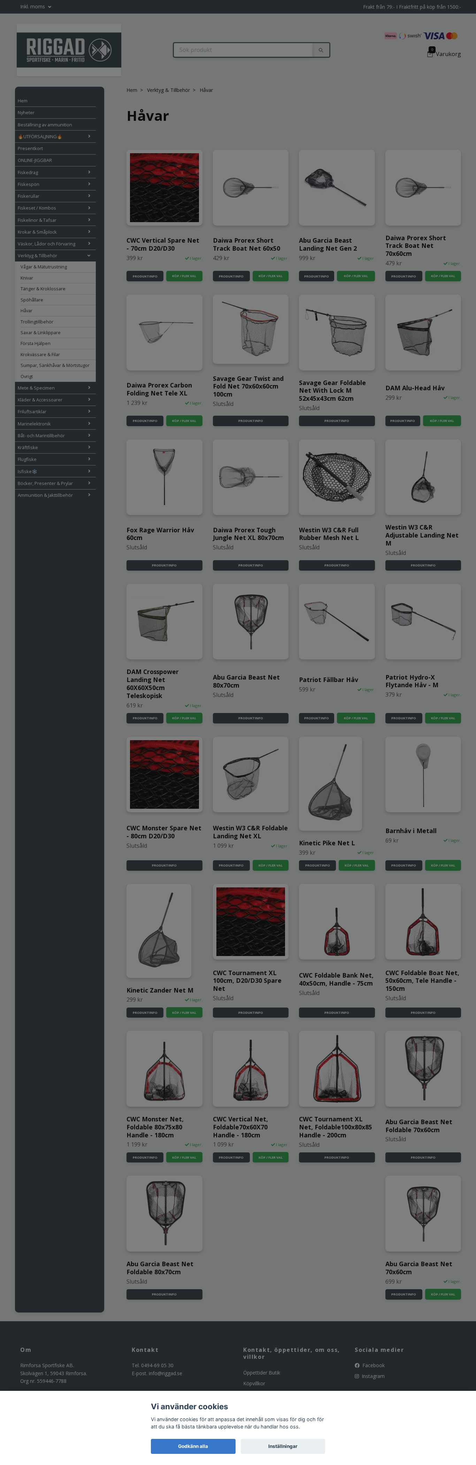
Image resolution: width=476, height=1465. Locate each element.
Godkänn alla (193, 1446)
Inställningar (283, 1446)
